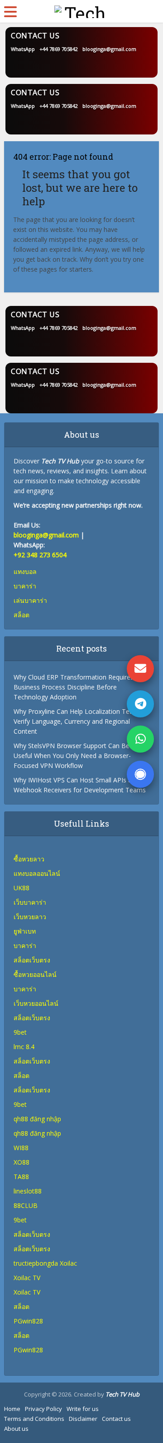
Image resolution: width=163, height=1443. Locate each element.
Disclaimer (83, 1419)
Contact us (116, 1419)
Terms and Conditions (34, 1419)
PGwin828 (28, 1321)
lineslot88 (28, 1191)
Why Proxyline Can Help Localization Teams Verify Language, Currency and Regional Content (78, 721)
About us (16, 1428)
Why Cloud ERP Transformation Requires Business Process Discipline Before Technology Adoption (74, 687)
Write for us (83, 1409)
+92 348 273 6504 (40, 554)
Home (12, 1409)
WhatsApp (23, 49)
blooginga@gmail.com (109, 49)
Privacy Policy (43, 1409)
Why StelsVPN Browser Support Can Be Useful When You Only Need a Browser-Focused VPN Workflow (72, 755)
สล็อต (21, 1306)
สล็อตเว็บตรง (32, 1017)
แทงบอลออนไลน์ (37, 873)
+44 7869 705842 (58, 49)
